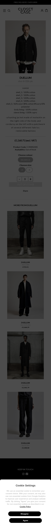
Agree (25, 520)
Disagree (25, 514)
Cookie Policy (25, 507)
